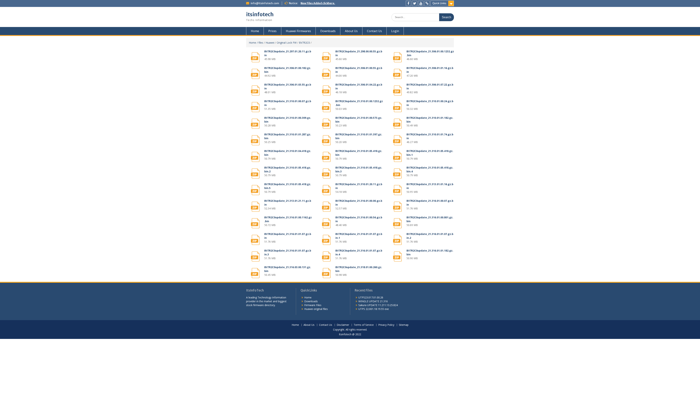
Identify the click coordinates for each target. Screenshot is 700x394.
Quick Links (439, 3)
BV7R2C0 (304, 42)
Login (395, 31)
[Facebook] (408, 3)
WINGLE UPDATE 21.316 (373, 301)
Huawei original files (316, 309)
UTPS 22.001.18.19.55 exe (373, 309)
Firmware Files (312, 305)
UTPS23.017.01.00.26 (370, 297)
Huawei (270, 42)
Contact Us (374, 31)
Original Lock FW (287, 42)
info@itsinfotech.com (265, 3)
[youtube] (420, 3)
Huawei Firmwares (298, 31)
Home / (253, 42)
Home (255, 31)
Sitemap (404, 325)
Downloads (328, 31)
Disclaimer (343, 325)
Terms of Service (364, 325)
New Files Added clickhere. (318, 3)
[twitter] (414, 3)
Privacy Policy (386, 325)
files (260, 42)
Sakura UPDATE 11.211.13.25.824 (378, 305)
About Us (351, 31)
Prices (272, 31)
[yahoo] (427, 3)
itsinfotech (260, 14)
